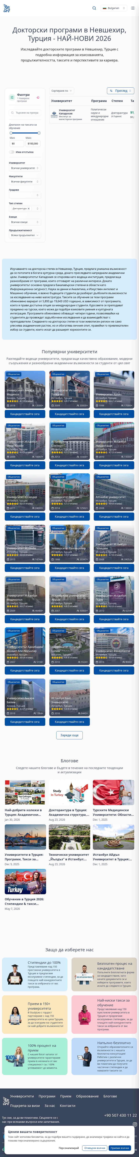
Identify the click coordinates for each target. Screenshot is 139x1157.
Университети (22, 1096)
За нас (50, 1105)
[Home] (7, 8)
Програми (47, 1096)
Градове (14, 189)
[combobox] (113, 8)
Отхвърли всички (94, 1148)
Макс (29, 137)
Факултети (16, 176)
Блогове (110, 1096)
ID (135, 1136)
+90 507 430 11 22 (120, 1115)
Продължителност (20, 230)
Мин (12, 137)
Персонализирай (69, 1148)
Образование (87, 1096)
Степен (117, 101)
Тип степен (15, 203)
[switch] (11, 151)
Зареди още (69, 735)
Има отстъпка (24, 152)
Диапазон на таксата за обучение (23, 126)
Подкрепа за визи (25, 1105)
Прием (65, 1096)
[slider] (11, 133)
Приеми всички (120, 1148)
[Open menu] (133, 8)
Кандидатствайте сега (24, 414)
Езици (13, 216)
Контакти (67, 1105)
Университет (17, 162)
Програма (99, 101)
